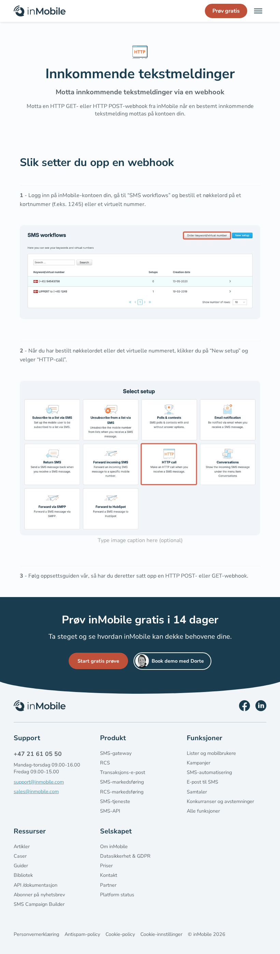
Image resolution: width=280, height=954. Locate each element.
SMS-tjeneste (115, 801)
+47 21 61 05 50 (38, 754)
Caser (20, 856)
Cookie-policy (120, 934)
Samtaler (197, 791)
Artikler (22, 846)
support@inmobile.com (39, 781)
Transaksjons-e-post (122, 772)
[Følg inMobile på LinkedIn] (260, 705)
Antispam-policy (82, 934)
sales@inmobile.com (36, 791)
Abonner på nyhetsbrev (39, 894)
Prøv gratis (226, 11)
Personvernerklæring (36, 934)
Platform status (117, 894)
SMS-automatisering (209, 772)
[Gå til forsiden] (40, 10)
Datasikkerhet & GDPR (125, 856)
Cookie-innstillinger (161, 934)
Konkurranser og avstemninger (220, 801)
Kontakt (108, 875)
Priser (106, 865)
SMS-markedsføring (122, 781)
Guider (21, 865)
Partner (108, 885)
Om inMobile (114, 846)
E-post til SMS (202, 781)
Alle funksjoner (203, 810)
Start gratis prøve (98, 661)
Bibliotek (23, 875)
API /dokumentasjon (35, 885)
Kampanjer (198, 762)
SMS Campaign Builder (39, 904)
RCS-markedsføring (121, 791)
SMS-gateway (115, 753)
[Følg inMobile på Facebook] (244, 705)
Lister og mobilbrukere (211, 753)
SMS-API (110, 810)
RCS (105, 762)
